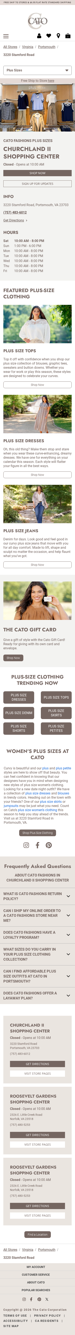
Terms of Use (15, 1315)
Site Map (11, 1326)
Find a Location (38, 1234)
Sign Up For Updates (37, 184)
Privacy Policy (47, 1315)
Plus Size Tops (56, 697)
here (51, 81)
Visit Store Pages (37, 1073)
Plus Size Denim (18, 713)
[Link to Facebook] (37, 846)
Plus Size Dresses (19, 697)
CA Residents (47, 1320)
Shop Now (37, 173)
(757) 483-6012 (20, 1053)
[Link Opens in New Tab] (26, 1299)
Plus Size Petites (56, 728)
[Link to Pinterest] (49, 846)
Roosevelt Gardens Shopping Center (33, 1099)
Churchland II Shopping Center (30, 1028)
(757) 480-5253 (20, 1124)
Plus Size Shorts (19, 728)
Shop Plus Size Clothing (37, 833)
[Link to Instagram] (26, 846)
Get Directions (13, 220)
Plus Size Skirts (56, 713)
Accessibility (15, 1320)
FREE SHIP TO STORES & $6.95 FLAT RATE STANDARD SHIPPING (37, 2)
